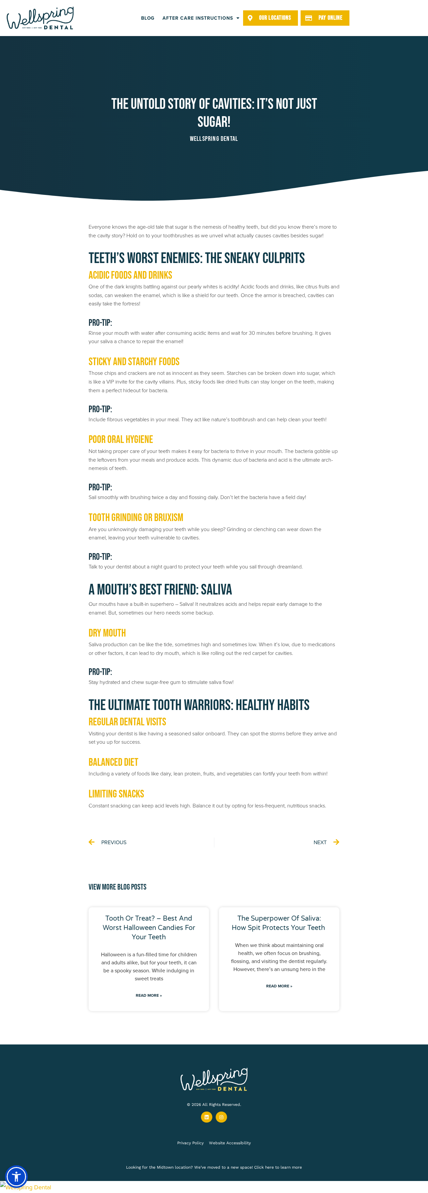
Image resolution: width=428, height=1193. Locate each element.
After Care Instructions (198, 18)
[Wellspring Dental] (214, 1187)
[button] (16, 1176)
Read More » (149, 995)
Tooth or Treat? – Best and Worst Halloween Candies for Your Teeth (149, 928)
